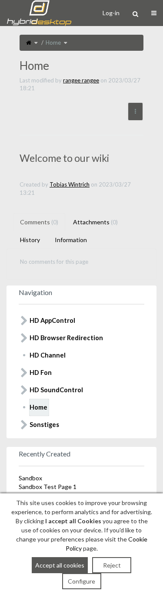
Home (53, 42)
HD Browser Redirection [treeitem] (66, 337)
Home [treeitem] (38, 407)
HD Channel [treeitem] (48, 355)
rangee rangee (81, 80)
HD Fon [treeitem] (41, 372)
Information (71, 239)
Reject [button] (112, 565)
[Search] (135, 14)
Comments (39, 222)
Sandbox (30, 478)
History (30, 239)
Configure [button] (81, 581)
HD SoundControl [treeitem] (56, 390)
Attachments (95, 222)
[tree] (81, 372)
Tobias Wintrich (70, 184)
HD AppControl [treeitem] (52, 320)
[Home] (28, 42)
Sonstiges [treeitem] (44, 424)
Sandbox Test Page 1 (48, 486)
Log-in (111, 12)
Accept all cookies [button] (59, 565)
